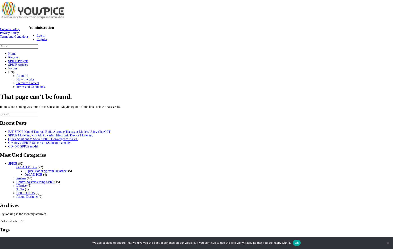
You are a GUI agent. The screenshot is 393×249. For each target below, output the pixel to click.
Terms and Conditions (14, 36)
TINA (20, 189)
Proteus (21, 178)
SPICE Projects (18, 61)
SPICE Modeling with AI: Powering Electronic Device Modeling (50, 135)
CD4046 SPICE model (23, 146)
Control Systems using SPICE (35, 182)
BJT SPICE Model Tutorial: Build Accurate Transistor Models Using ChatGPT (59, 131)
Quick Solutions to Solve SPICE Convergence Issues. (43, 139)
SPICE (12, 163)
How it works (25, 79)
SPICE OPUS (25, 193)
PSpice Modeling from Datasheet (46, 171)
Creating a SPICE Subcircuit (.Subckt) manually (39, 142)
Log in (41, 35)
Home (12, 53)
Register (42, 39)
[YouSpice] (33, 19)
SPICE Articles (18, 64)
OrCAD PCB (33, 174)
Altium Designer (27, 196)
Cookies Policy (10, 29)
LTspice (21, 185)
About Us (22, 75)
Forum (12, 68)
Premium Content (27, 83)
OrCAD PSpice (26, 167)
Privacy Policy (9, 33)
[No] (388, 243)
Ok (297, 242)
